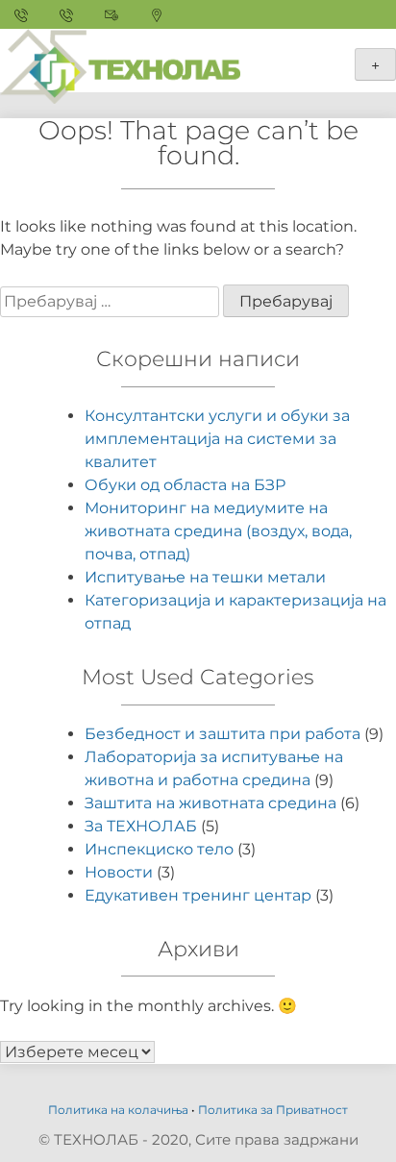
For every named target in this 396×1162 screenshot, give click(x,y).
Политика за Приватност (273, 1109)
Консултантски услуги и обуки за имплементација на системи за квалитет (217, 439)
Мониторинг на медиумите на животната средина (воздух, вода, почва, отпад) (218, 531)
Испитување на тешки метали (205, 577)
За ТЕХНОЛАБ (141, 826)
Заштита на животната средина (210, 803)
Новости (119, 872)
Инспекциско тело (159, 849)
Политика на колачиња (118, 1109)
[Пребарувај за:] (111, 301)
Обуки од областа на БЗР (185, 485)
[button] (41, 61)
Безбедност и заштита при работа (222, 734)
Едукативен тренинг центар (198, 895)
